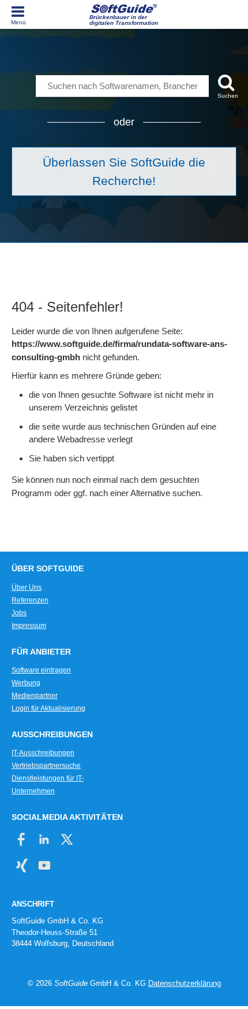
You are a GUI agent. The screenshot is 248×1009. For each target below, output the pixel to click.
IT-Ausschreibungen (43, 753)
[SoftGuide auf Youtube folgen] (44, 865)
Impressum (29, 626)
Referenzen (30, 600)
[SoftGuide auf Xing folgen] (22, 865)
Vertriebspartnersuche (46, 766)
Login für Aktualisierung (48, 708)
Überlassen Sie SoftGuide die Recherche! (124, 171)
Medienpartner (35, 696)
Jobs (19, 613)
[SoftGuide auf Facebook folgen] (22, 839)
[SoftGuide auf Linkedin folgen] (44, 839)
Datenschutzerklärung (184, 983)
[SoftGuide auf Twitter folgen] (67, 839)
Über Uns (27, 587)
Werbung (26, 683)
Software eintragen (41, 670)
